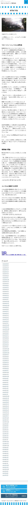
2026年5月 (6, 270)
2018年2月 (5, 461)
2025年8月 (6, 285)
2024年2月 (6, 321)
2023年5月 (6, 339)
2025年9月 (6, 283)
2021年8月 (5, 380)
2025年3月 (6, 295)
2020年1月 (6, 416)
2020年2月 (6, 414)
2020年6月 (6, 406)
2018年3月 (5, 459)
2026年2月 (6, 275)
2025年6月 (6, 289)
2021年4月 (5, 388)
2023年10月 (6, 329)
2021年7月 (5, 382)
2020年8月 (6, 402)
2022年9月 (6, 354)
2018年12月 (6, 441)
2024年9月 (6, 307)
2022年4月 (6, 364)
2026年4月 (6, 272)
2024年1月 (5, 323)
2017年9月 (5, 471)
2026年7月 (6, 266)
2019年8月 (5, 426)
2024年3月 (6, 319)
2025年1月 (5, 299)
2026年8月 (6, 264)
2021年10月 (6, 376)
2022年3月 (6, 366)
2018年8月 (5, 449)
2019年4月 (5, 433)
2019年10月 (6, 422)
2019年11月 (6, 420)
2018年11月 (6, 443)
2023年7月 (6, 335)
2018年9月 (5, 447)
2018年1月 (5, 463)
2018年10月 (6, 445)
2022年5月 (6, 362)
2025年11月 (6, 281)
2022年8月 (6, 356)
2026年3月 (6, 273)
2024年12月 (6, 301)
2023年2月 (6, 345)
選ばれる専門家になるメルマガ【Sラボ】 (11, 486)
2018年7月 (5, 451)
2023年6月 (6, 337)
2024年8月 (6, 309)
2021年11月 (6, 374)
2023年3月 (6, 343)
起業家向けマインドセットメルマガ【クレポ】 (13, 491)
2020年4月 (6, 410)
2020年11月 (6, 398)
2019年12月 (6, 418)
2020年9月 (6, 400)
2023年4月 (6, 341)
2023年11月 (6, 327)
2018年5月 (5, 455)
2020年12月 (6, 396)
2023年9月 (6, 331)
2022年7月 (6, 358)
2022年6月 (6, 360)
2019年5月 (5, 432)
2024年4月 (6, 317)
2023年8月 (6, 333)
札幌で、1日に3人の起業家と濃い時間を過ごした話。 (14, 254)
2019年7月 (5, 428)
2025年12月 (6, 279)
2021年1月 (5, 394)
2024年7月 (6, 311)
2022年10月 (6, 353)
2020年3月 (6, 412)
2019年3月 (5, 435)
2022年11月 (6, 351)
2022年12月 (6, 349)
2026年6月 (6, 268)
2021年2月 (5, 392)
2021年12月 (6, 372)
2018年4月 (5, 457)
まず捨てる (4, 252)
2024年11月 (6, 303)
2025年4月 (6, 293)
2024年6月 (6, 313)
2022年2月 (6, 368)
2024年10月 (6, 305)
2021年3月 (5, 390)
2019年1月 (5, 439)
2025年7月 (6, 287)
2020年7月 (6, 404)
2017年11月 (6, 467)
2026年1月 (5, 277)
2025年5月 (6, 291)
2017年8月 (5, 473)
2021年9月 (5, 378)
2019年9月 (5, 424)
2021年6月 (5, 384)
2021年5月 (5, 386)
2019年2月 (5, 437)
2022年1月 (5, 370)
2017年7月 (5, 475)
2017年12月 (6, 465)
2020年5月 (6, 408)
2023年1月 (5, 347)
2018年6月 (5, 453)
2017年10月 (6, 469)
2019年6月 (5, 430)
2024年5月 (6, 315)
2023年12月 (6, 325)
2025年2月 (6, 297)
